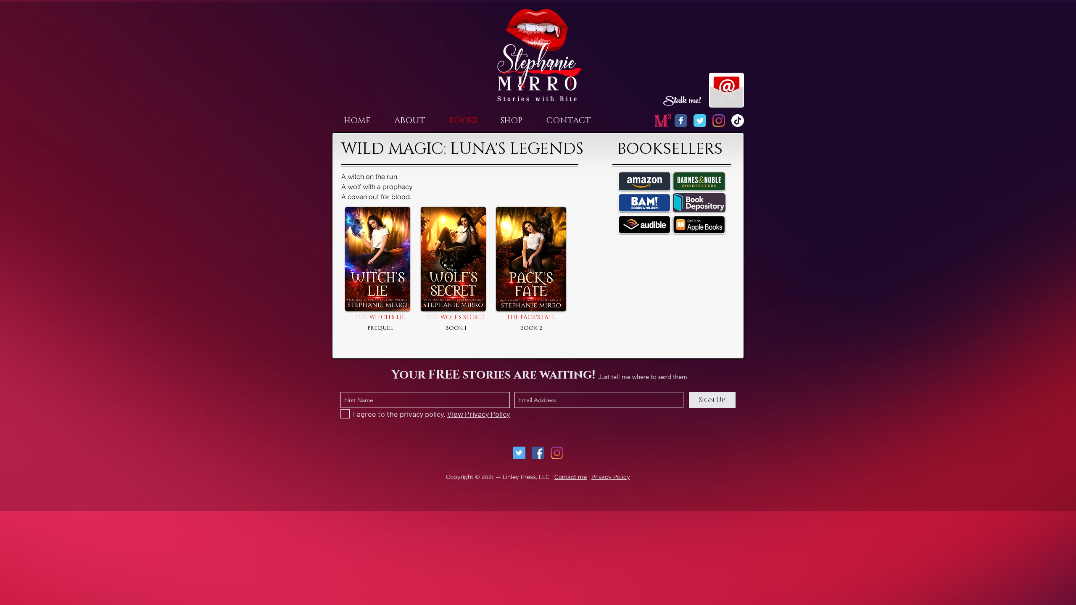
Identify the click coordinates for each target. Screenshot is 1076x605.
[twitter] (519, 453)
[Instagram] (718, 120)
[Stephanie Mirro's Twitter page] (700, 120)
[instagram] (557, 453)
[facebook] (538, 453)
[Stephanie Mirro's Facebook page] (681, 120)
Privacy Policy (610, 476)
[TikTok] (737, 120)
